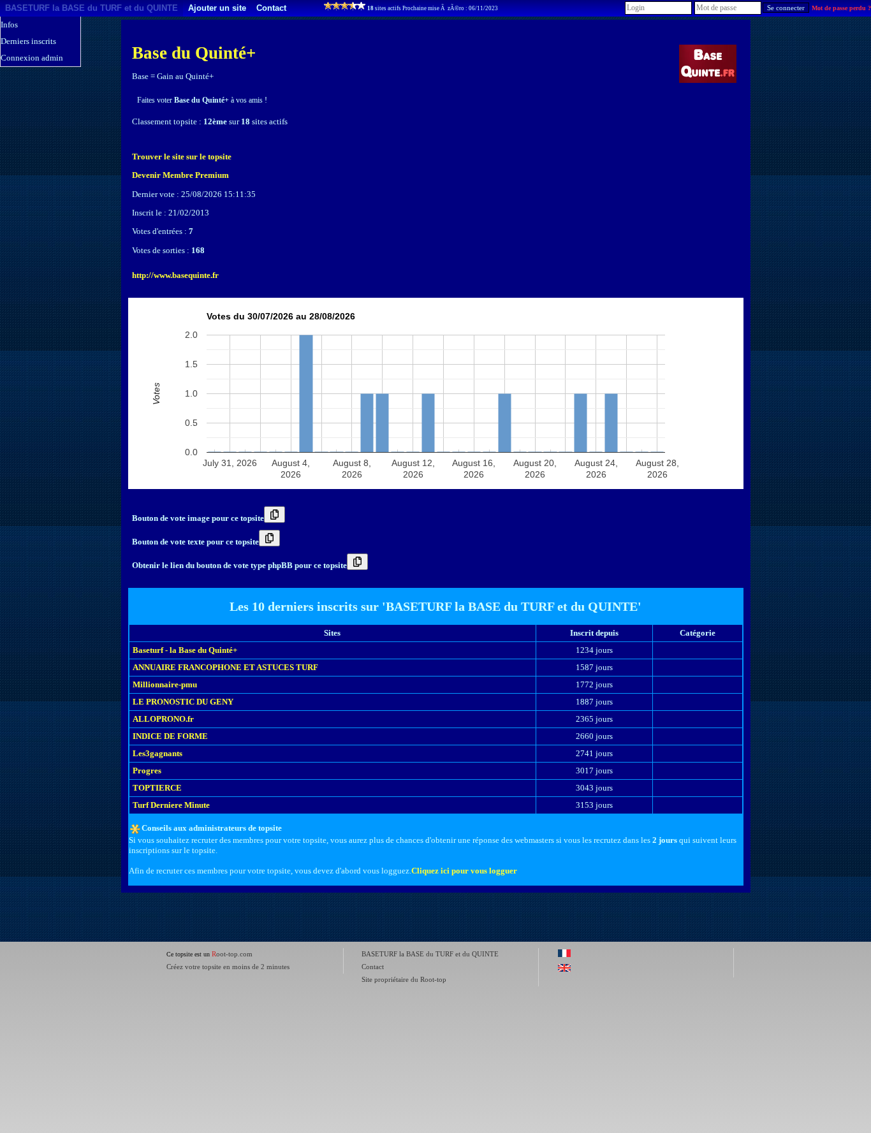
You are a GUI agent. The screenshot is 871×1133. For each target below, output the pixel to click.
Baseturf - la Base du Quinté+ (185, 650)
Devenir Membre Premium (180, 175)
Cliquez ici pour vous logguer (464, 870)
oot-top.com (232, 954)
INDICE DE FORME (170, 736)
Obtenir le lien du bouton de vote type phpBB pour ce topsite (239, 565)
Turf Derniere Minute (171, 805)
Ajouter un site (217, 8)
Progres (147, 770)
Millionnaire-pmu (165, 684)
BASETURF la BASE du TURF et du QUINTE (91, 8)
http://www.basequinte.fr (175, 275)
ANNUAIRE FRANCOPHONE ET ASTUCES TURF (225, 667)
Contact (271, 8)
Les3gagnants (157, 753)
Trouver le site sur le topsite (181, 156)
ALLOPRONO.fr (163, 719)
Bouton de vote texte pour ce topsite (195, 541)
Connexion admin (32, 57)
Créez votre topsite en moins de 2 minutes (227, 966)
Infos (9, 24)
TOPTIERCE (157, 788)
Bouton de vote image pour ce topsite (198, 518)
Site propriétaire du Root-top (404, 979)
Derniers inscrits (28, 41)
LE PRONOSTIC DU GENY (183, 701)
